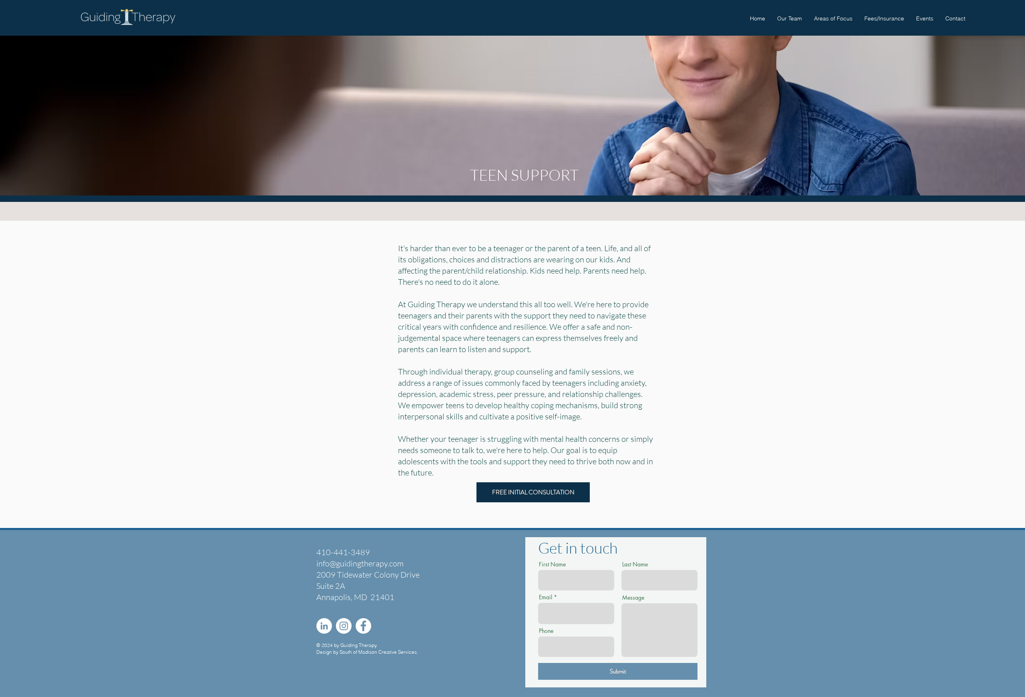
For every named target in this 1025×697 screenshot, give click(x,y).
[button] (833, 18)
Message (633, 597)
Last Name (635, 564)
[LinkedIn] (324, 626)
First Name (552, 564)
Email (545, 597)
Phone (546, 631)
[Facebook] (363, 626)
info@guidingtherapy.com (360, 563)
